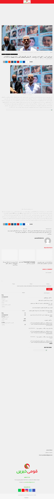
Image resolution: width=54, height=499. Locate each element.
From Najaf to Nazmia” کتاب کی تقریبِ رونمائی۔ (27, 262)
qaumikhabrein (49, 58)
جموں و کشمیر (8, 54)
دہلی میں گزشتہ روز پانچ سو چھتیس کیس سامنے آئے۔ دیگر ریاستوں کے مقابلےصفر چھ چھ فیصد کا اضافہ (41, 323)
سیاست (3, 302)
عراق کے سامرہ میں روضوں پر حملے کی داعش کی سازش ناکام (45, 262)
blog (3, 295)
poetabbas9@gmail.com (47, 455)
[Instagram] (26, 490)
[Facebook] (33, 490)
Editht (50, 343)
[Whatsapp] (19, 490)
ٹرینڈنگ (3, 54)
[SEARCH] (51, 293)
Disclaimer (26, 497)
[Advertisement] (27, 15)
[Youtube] (23, 490)
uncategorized (5, 296)
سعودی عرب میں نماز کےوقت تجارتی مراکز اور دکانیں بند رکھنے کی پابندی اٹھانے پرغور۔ (39, 232)
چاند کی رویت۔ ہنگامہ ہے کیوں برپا (44, 328)
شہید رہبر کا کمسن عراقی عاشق (45, 300)
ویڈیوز (3, 306)
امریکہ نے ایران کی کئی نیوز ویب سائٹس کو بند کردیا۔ (17, 231)
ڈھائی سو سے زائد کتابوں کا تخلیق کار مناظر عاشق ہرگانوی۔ (10, 263)
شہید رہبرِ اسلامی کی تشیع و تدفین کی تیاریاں (42, 307)
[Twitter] (30, 490)
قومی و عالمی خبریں (14, 54)
